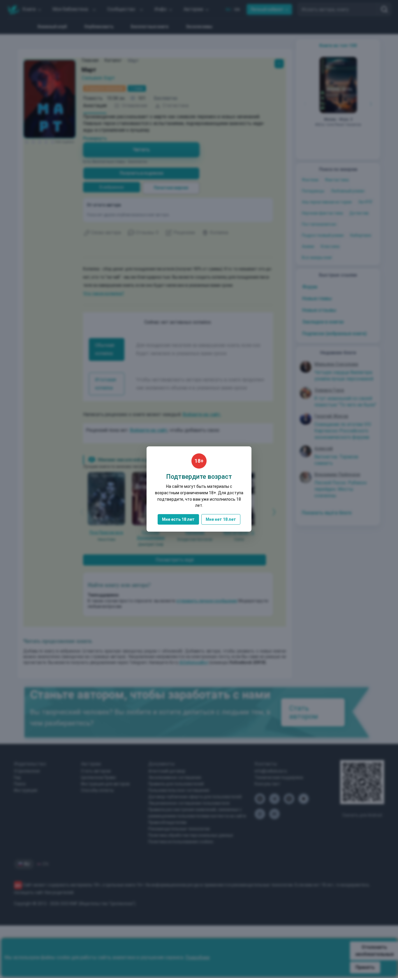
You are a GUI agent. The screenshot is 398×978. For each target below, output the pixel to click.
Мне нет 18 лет (221, 519)
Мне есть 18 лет (178, 519)
